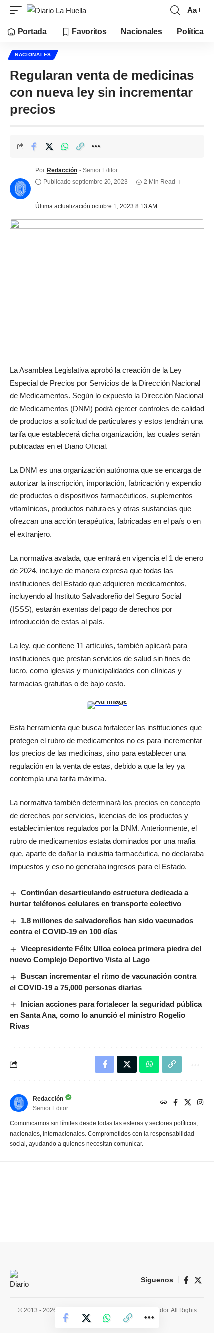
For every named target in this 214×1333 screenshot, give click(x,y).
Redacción (62, 170)
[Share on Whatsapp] (65, 146)
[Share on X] (49, 146)
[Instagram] (200, 1103)
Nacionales (33, 54)
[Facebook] (175, 1103)
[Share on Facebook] (34, 146)
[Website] (163, 1103)
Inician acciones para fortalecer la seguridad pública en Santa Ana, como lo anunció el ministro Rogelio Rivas (106, 1015)
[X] (187, 1103)
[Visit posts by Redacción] (20, 188)
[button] (18, 10)
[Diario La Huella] (56, 10)
